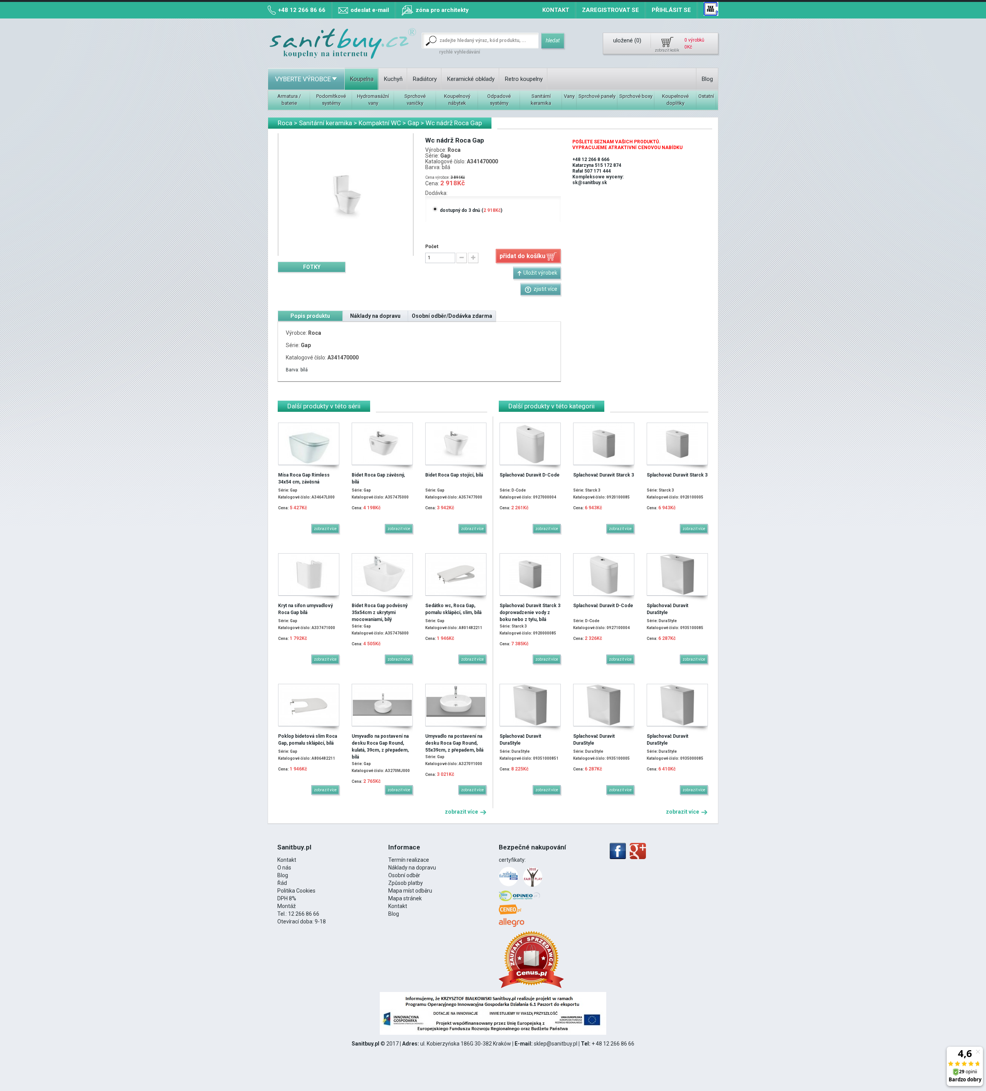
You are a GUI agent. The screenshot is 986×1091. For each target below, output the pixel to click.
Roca (285, 123)
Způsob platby (405, 883)
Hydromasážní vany (373, 99)
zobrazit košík (667, 50)
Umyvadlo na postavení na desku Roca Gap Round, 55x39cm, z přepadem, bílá (454, 743)
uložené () (627, 40)
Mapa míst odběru (410, 891)
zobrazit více (462, 812)
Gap (413, 123)
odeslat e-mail (369, 10)
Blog (707, 79)
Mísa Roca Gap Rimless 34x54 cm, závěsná (304, 478)
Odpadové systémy (499, 99)
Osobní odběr (404, 875)
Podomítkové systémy (331, 99)
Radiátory (425, 79)
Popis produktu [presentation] (310, 316)
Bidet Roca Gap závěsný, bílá (378, 478)
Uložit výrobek (540, 273)
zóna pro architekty (442, 10)
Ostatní (706, 96)
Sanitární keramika (541, 99)
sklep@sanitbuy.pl (555, 1044)
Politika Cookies (296, 891)
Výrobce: (435, 150)
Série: (432, 156)
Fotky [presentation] (311, 267)
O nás (284, 867)
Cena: (432, 183)
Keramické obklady (471, 79)
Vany (569, 96)
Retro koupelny (524, 79)
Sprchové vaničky (415, 99)
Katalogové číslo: (445, 161)
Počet (431, 246)
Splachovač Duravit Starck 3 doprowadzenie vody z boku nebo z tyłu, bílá (530, 612)
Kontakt (555, 10)
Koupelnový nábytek (457, 99)
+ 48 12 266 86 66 (613, 1044)
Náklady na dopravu (412, 867)
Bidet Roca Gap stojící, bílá (454, 475)
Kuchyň (393, 79)
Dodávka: (436, 193)
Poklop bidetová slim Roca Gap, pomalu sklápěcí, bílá (307, 739)
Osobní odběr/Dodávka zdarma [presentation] (452, 316)
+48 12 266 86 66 (301, 10)
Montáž (286, 906)
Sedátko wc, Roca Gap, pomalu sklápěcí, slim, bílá (453, 609)
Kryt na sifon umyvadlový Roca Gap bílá (305, 609)
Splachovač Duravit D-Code (530, 475)
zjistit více (545, 289)
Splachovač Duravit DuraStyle (667, 609)
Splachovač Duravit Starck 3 (603, 475)
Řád (282, 883)
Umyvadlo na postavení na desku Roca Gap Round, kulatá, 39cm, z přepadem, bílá (380, 746)
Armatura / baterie (289, 99)
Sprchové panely (597, 96)
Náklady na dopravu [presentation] (375, 316)
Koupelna (362, 79)
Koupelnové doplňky (675, 99)
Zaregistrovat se (610, 10)
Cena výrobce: (437, 177)
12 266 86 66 (303, 914)
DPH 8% (286, 898)
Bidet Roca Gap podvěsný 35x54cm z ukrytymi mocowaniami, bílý (379, 612)
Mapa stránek (405, 898)
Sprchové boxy (635, 96)
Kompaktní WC (380, 123)
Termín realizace (408, 860)
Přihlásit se (671, 10)
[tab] (311, 267)
